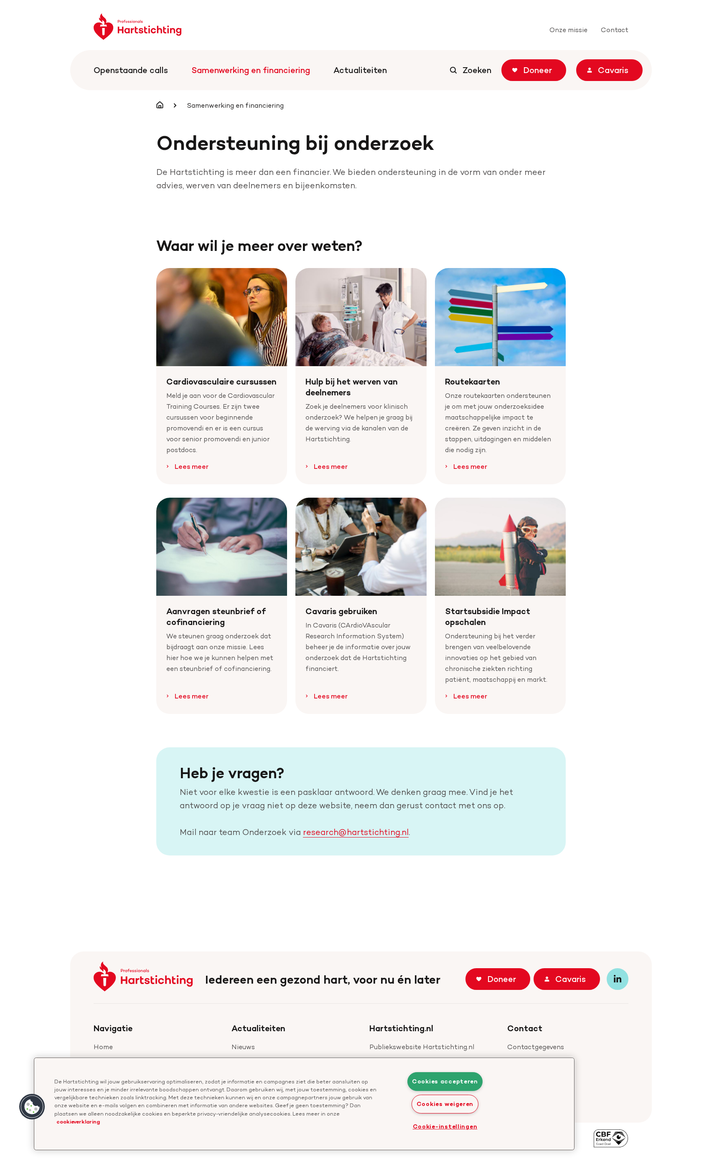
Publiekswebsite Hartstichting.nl (421, 1047)
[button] (32, 1106)
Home (103, 1047)
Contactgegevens (535, 1047)
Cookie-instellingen (445, 1126)
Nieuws (243, 1047)
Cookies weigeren (445, 1104)
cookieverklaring (78, 1121)
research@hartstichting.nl (356, 832)
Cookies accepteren (445, 1081)
